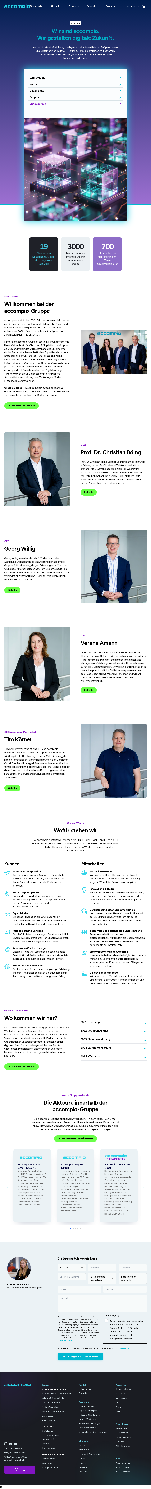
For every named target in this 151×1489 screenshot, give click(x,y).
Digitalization (48, 1431)
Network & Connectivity (53, 1398)
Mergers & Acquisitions (89, 1454)
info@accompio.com (65, 1340)
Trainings (83, 1463)
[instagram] (5, 1443)
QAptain (83, 1393)
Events (119, 1411)
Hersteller (83, 1467)
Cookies (120, 1441)
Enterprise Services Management (50, 1437)
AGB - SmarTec (123, 1472)
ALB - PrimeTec (123, 1446)
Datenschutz (124, 1348)
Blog (118, 1402)
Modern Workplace (50, 1407)
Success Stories (123, 1389)
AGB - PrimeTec (123, 1467)
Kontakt (82, 1472)
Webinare (120, 1393)
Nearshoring (47, 1463)
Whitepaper (121, 1398)
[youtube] (15, 1443)
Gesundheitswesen (87, 1427)
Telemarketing (48, 1458)
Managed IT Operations (53, 1411)
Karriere (82, 1458)
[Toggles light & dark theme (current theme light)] (144, 7)
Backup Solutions (50, 1467)
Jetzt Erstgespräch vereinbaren (80, 1356)
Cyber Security (48, 1416)
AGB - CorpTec (123, 1463)
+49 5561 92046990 (14, 1448)
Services (74, 6)
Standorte (36, 6)
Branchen (111, 6)
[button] (143, 1188)
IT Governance (48, 1448)
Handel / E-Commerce (89, 1419)
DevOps (45, 1443)
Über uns (130, 6)
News (118, 1407)
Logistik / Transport (88, 1410)
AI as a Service (48, 1420)
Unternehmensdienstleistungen (93, 1432)
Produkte (92, 6)
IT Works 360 (85, 1389)
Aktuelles (55, 6)
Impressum (121, 1428)
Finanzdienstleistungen (89, 1423)
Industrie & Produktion (89, 1415)
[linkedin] (10, 1443)
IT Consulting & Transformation (57, 1393)
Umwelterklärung (124, 1437)
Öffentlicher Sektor (88, 1406)
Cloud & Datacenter (51, 1402)
